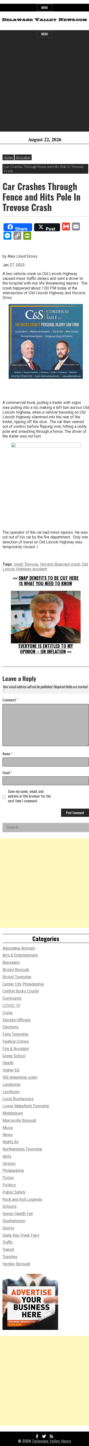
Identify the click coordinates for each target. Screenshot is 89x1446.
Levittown (11, 1091)
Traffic (7, 1242)
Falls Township (15, 1034)
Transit (8, 1249)
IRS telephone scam (19, 1077)
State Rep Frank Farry (21, 1235)
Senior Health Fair (17, 1213)
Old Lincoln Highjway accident (45, 566)
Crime (7, 1012)
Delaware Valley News (51, 1441)
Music (7, 1127)
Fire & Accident (15, 1048)
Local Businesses (18, 1098)
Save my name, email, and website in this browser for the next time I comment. (29, 796)
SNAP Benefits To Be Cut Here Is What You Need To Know (49, 581)
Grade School (13, 1056)
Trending (9, 1256)
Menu (44, 7)
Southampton (13, 1220)
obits (6, 1156)
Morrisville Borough (19, 1120)
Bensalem (23, 157)
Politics (9, 1185)
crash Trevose (26, 564)
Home (8, 157)
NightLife (10, 1142)
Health (8, 1063)
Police (8, 1177)
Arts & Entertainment (20, 955)
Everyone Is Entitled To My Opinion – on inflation (46, 649)
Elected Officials (16, 1020)
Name (7, 754)
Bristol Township (16, 977)
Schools (9, 1206)
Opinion (9, 1163)
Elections (10, 1027)
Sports (8, 1228)
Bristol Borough (15, 969)
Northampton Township (22, 1149)
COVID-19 (11, 1005)
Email (7, 772)
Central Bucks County (20, 991)
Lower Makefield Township (25, 1106)
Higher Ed (10, 1070)
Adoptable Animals (18, 948)
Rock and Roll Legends (22, 1199)
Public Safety (14, 1192)
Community (12, 998)
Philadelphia (13, 1170)
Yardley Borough (16, 1264)
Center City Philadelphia (23, 984)
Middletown (12, 1113)
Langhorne (11, 1084)
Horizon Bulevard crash (60, 564)
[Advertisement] (44, 87)
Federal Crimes (15, 1041)
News (7, 1134)
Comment (10, 700)
